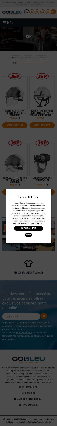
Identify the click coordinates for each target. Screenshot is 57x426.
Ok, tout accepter (28, 228)
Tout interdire (28, 235)
